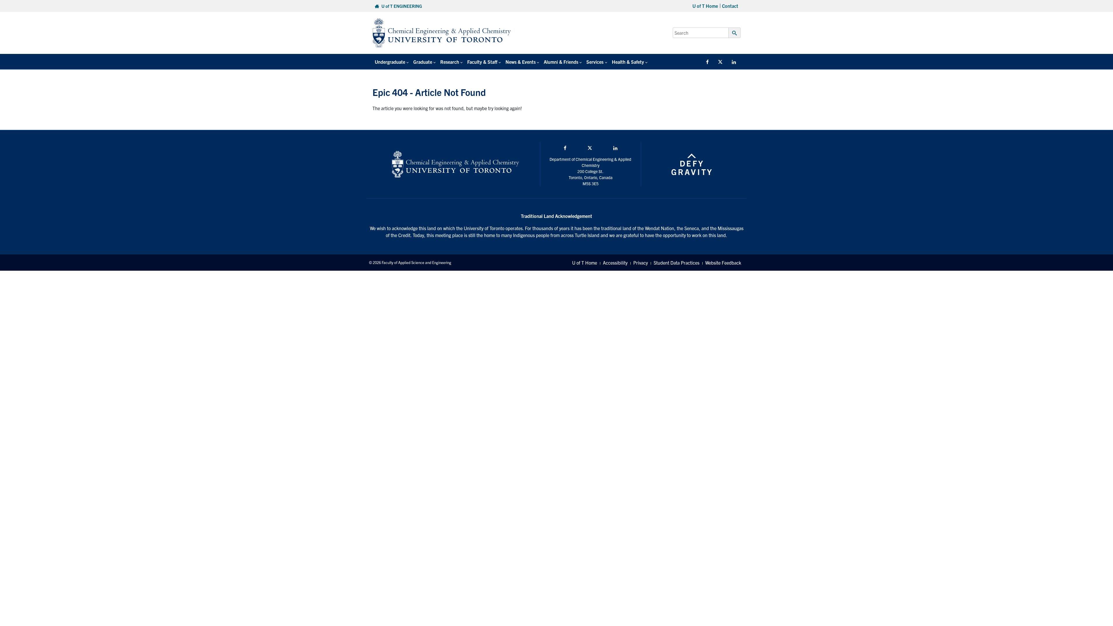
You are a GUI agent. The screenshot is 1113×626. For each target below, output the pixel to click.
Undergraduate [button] (390, 62)
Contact (730, 6)
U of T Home (705, 6)
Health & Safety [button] (628, 62)
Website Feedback (723, 262)
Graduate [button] (422, 62)
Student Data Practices (676, 262)
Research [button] (449, 62)
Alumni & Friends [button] (561, 62)
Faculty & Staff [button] (482, 62)
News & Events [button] (520, 62)
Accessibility (615, 262)
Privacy (640, 262)
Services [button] (594, 62)
